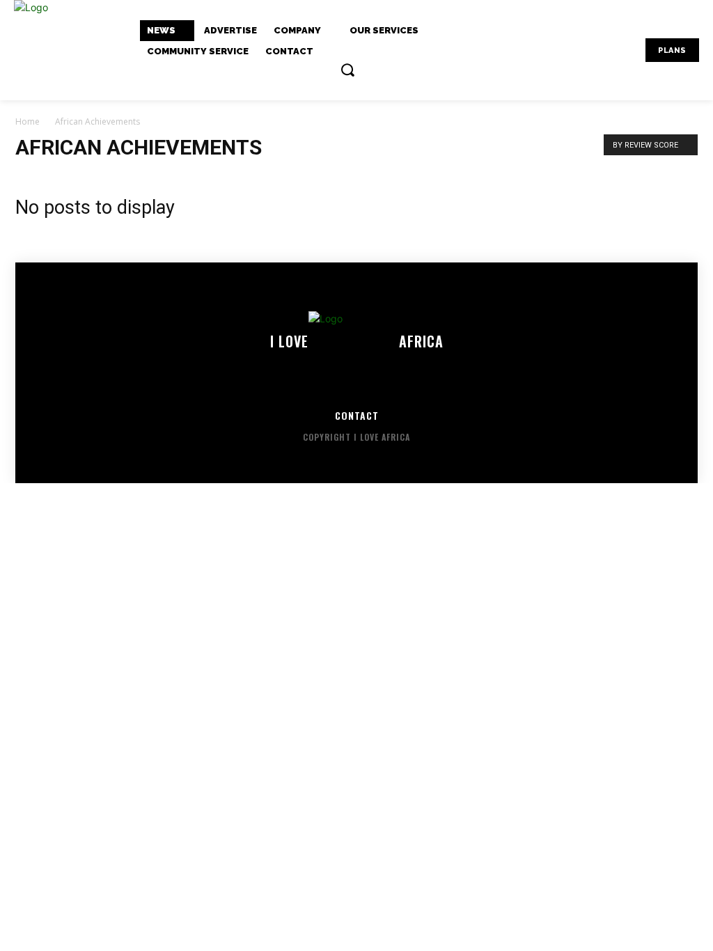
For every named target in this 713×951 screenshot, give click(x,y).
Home (27, 121)
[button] (347, 69)
